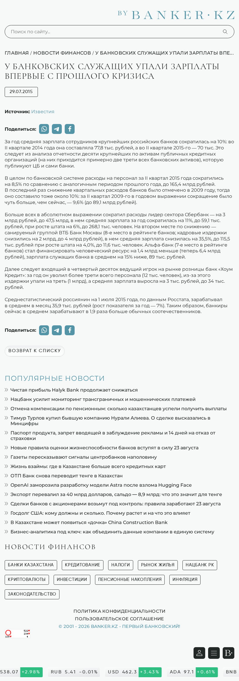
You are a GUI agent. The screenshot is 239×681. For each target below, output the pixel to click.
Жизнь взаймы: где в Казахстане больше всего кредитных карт (88, 466)
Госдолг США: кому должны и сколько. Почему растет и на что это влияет (100, 513)
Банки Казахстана (31, 565)
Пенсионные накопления (130, 579)
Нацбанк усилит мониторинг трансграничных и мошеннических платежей (103, 399)
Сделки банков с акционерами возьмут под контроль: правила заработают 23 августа (115, 504)
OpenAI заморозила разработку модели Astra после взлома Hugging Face (101, 485)
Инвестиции (72, 579)
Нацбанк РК (200, 565)
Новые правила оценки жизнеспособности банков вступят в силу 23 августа (104, 447)
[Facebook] (70, 129)
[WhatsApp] (44, 129)
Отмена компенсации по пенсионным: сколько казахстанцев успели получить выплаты (118, 408)
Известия (43, 111)
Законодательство (32, 594)
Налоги (120, 565)
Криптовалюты (27, 579)
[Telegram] (57, 129)
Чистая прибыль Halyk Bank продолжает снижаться (74, 390)
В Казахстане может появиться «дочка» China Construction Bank (89, 522)
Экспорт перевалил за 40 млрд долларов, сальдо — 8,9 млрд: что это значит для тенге (116, 494)
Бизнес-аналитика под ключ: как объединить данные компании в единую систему (112, 532)
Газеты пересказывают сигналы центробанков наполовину (83, 457)
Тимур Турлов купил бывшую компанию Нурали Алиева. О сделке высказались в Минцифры (110, 420)
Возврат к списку (34, 351)
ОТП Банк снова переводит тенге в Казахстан (66, 476)
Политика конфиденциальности (119, 611)
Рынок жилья (158, 565)
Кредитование (82, 565)
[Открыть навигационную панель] (214, 653)
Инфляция (185, 579)
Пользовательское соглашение (119, 618)
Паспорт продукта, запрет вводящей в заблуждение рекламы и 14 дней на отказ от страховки (112, 435)
